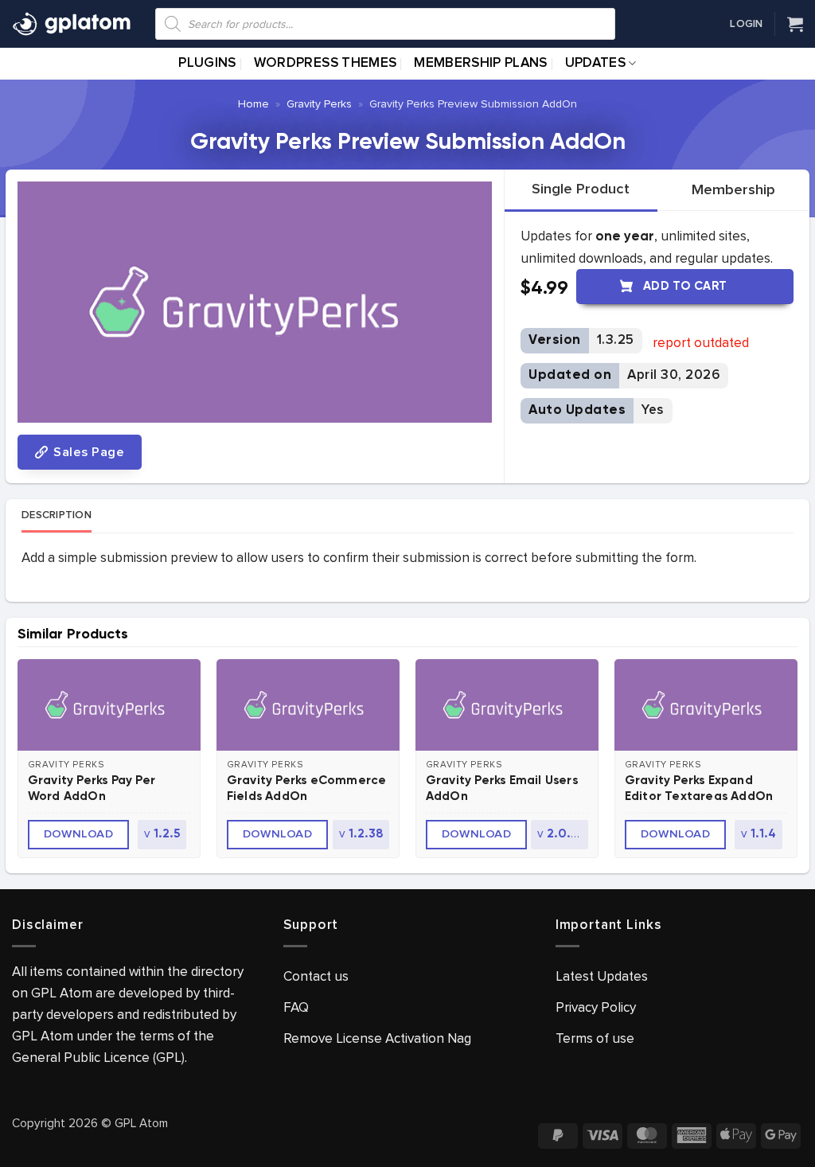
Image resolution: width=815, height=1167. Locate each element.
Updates (595, 63)
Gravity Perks (319, 104)
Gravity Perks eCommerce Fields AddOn (307, 788)
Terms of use (595, 1038)
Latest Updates (602, 976)
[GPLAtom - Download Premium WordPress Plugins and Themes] (71, 24)
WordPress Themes (325, 63)
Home (253, 104)
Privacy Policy (596, 1007)
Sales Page (87, 452)
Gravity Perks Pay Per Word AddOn (91, 788)
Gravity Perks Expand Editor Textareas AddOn (699, 788)
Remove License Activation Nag (377, 1038)
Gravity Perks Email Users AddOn (502, 788)
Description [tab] (56, 515)
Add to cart (685, 286)
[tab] (581, 189)
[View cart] (795, 23)
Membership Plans (480, 63)
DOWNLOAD (79, 834)
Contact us (316, 976)
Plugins (207, 63)
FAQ (296, 1007)
